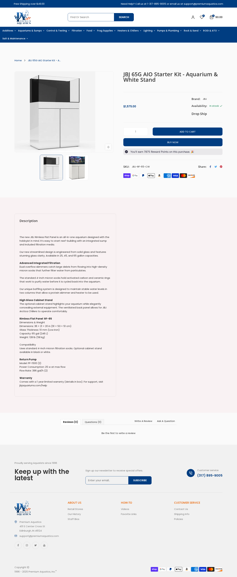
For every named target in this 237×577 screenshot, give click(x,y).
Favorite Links (129, 514)
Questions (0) (93, 422)
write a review (127, 433)
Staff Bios (73, 519)
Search (124, 17)
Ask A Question (166, 421)
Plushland (71, 571)
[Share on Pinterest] (221, 166)
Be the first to (118, 433)
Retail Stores (75, 509)
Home (18, 60)
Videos (125, 509)
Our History (74, 514)
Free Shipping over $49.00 (29, 3)
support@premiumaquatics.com (203, 3)
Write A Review (143, 421)
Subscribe (140, 480)
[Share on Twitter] (215, 166)
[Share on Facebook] (210, 166)
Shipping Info (181, 514)
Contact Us (181, 509)
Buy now (172, 142)
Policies (178, 519)
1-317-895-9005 (156, 3)
